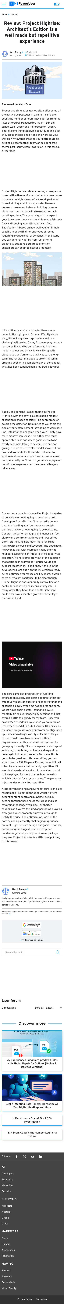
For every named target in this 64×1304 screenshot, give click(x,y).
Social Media (8, 1282)
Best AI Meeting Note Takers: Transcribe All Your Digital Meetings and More (32, 1105)
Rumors (6, 1244)
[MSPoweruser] (22, 4)
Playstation (8, 1256)
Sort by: (39, 1008)
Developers (8, 1173)
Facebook (16, 1156)
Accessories (8, 1250)
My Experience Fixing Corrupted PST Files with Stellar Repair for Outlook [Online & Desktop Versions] (32, 1064)
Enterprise (7, 1179)
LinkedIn (40, 1156)
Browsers (7, 1276)
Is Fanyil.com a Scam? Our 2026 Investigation (32, 1120)
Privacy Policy (24, 1299)
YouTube (32, 1156)
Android (6, 1211)
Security (6, 1191)
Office (5, 1223)
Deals (5, 1238)
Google (5, 1217)
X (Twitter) (24, 1156)
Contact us (41, 1299)
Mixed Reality (9, 1288)
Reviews (6, 1270)
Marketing (7, 1185)
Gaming (13, 14)
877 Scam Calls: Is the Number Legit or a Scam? (32, 1134)
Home (4, 14)
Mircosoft (7, 1205)
